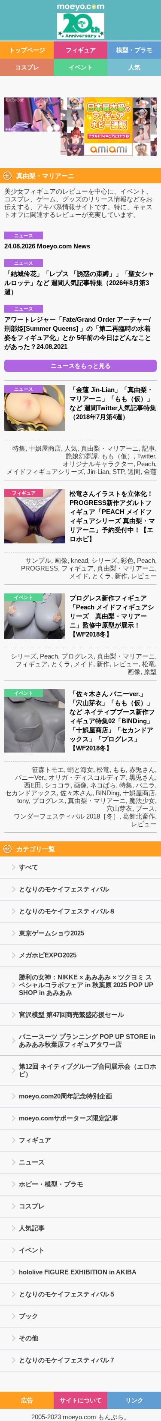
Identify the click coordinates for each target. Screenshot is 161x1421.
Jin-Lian (98, 471)
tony (23, 800)
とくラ (101, 576)
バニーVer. (30, 777)
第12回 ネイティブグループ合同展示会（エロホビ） (87, 1070)
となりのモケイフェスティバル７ (67, 1360)
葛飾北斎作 (139, 816)
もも (119, 769)
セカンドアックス (31, 793)
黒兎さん (142, 777)
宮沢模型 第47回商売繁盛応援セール (71, 1014)
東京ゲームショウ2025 (51, 933)
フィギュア (81, 50)
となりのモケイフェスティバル (64, 889)
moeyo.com (79, 1417)
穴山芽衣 (119, 808)
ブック (28, 1316)
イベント (81, 67)
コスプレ (27, 67)
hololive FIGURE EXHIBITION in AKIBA (78, 1272)
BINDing (107, 793)
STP (118, 471)
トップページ (27, 50)
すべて (28, 867)
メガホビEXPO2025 (47, 955)
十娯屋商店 (45, 448)
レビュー (144, 576)
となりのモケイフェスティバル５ (67, 1294)
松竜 (148, 664)
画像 (61, 560)
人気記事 (32, 1228)
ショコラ (57, 785)
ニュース (32, 1162)
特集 (18, 448)
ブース (145, 808)
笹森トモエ (48, 769)
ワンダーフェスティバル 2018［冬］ (66, 816)
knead (79, 560)
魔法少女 (142, 800)
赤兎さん (142, 769)
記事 (148, 448)
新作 (121, 576)
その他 (28, 1338)
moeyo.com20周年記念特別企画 (65, 1096)
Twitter (146, 456)
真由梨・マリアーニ (110, 448)
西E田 (32, 785)
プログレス (77, 656)
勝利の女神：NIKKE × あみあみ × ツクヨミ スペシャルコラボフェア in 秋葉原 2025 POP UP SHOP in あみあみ (86, 984)
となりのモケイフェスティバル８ (67, 911)
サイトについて (81, 1400)
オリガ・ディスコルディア (87, 777)
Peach (146, 463)
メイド (78, 576)
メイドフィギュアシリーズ (45, 471)
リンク (134, 1400)
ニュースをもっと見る (81, 365)
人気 (134, 67)
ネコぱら (103, 785)
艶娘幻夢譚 (82, 456)
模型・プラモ (134, 50)
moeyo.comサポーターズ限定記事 (68, 1118)
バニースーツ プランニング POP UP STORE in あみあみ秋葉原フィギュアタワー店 (87, 1040)
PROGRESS (39, 568)
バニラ (145, 785)
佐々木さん (76, 793)
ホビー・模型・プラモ (51, 1184)
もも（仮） (117, 456)
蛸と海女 (80, 769)
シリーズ (104, 560)
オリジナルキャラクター (98, 463)
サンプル (38, 560)
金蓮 (150, 471)
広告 (27, 1400)
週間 (134, 471)
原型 (150, 671)
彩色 (127, 560)
